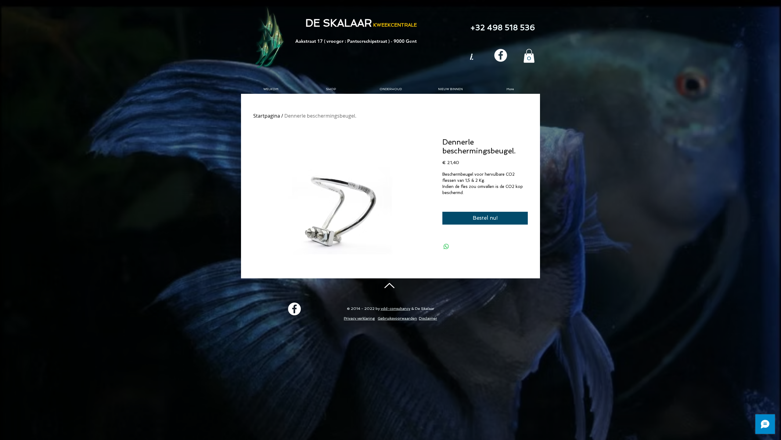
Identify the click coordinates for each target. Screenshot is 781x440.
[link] (529, 56)
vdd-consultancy (395, 308)
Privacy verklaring (359, 318)
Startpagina (266, 115)
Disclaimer (428, 318)
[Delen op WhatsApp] (446, 246)
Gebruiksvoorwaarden (397, 318)
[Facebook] (500, 55)
